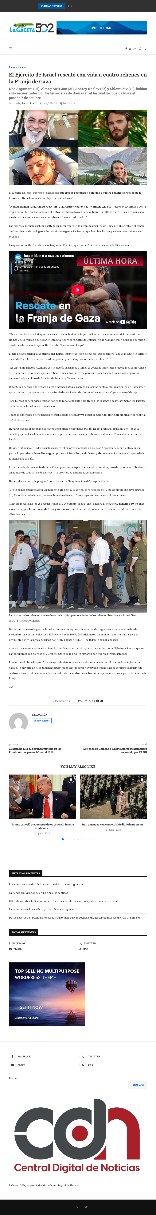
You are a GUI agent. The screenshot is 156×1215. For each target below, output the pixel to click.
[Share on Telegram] (97, 701)
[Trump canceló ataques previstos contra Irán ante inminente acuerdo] (42, 797)
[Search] (140, 48)
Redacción (28, 103)
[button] (68, 6)
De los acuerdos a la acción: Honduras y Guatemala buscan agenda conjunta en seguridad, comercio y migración (74, 917)
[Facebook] (126, 48)
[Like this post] (81, 701)
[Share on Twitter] (89, 701)
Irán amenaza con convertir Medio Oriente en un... (113, 824)
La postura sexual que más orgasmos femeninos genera (42, 909)
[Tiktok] (134, 48)
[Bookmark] (145, 48)
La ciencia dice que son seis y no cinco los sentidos (38, 893)
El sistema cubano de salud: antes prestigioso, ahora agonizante (47, 884)
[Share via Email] (101, 701)
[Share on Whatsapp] (93, 701)
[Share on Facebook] (86, 701)
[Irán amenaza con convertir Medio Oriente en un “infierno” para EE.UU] (113, 797)
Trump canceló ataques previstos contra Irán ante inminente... (42, 826)
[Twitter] (130, 48)
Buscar (13, 1078)
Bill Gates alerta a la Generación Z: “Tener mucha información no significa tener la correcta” (63, 901)
